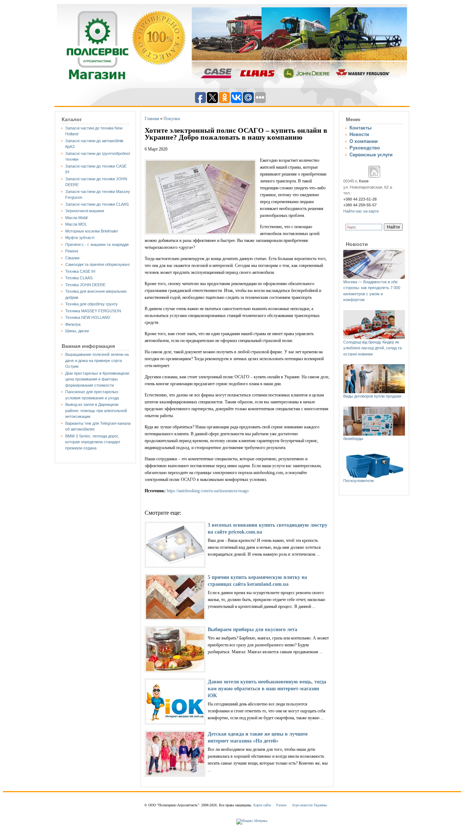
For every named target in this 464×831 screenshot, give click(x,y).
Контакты (360, 128)
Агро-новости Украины (309, 805)
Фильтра (72, 324)
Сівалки (72, 258)
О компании (363, 141)
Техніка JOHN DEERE (85, 285)
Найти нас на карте (361, 211)
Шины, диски (77, 331)
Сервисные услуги (371, 154)
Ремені (71, 251)
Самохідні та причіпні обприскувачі (97, 264)
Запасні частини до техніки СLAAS (97, 204)
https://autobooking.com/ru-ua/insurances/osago (208, 490)
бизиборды (353, 438)
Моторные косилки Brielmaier (91, 231)
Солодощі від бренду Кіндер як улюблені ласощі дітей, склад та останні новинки (372, 348)
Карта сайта (262, 805)
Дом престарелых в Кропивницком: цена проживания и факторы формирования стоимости (97, 379)
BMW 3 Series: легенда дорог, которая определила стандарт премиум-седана (92, 442)
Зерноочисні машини (84, 211)
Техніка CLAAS (78, 278)
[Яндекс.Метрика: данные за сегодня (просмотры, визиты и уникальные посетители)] (251, 821)
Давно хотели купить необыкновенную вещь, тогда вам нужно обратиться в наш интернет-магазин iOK (267, 688)
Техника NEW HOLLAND (87, 317)
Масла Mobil (76, 217)
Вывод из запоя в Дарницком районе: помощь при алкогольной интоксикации (96, 410)
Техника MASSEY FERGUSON (93, 311)
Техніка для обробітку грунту (91, 304)
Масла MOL (76, 224)
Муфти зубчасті (79, 237)
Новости (359, 134)
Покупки (171, 118)
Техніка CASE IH (80, 271)
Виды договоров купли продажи (372, 396)
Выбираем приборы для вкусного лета (252, 629)
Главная (152, 118)
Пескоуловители (358, 480)
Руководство (364, 148)
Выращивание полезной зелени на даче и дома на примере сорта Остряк (97, 360)
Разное (281, 805)
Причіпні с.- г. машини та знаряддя (97, 244)
